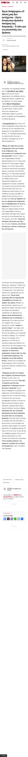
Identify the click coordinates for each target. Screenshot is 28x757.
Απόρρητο (4, 755)
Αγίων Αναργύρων (13, 104)
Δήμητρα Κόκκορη (11, 40)
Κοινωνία (10, 6)
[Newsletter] (17, 2)
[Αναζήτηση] (13, 2)
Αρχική (4, 6)
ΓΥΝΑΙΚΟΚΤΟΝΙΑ (19, 479)
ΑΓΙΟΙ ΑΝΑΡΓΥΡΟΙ (7, 479)
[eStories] (20, 2)
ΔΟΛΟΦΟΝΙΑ (6, 482)
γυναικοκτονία (8, 123)
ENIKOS (5, 2)
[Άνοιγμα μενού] (25, 2)
